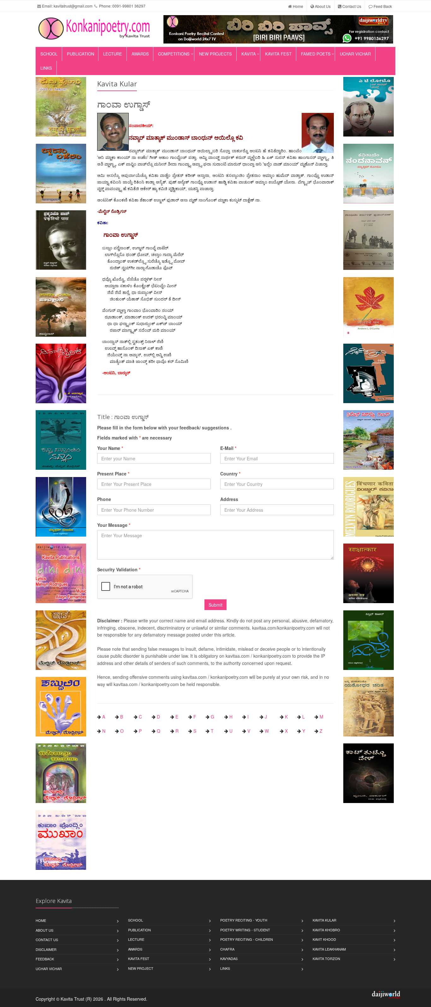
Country (230, 473)
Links (46, 68)
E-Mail (228, 448)
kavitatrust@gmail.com (73, 6)
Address (229, 499)
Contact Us (351, 6)
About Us (322, 6)
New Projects (215, 54)
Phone (104, 499)
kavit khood (324, 939)
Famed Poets (316, 54)
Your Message (113, 525)
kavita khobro (326, 929)
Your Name (110, 448)
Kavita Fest (278, 54)
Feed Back (382, 6)
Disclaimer (46, 949)
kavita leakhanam (329, 949)
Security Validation (118, 569)
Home (297, 6)
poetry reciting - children (246, 939)
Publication (80, 54)
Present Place (113, 473)
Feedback (45, 958)
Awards (140, 54)
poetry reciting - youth (243, 920)
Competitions (174, 54)
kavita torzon (326, 958)
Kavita (248, 54)
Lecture (112, 54)
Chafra (227, 949)
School (48, 54)
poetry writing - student (245, 929)
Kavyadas (229, 958)
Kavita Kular (324, 920)
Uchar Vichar (355, 54)
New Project (140, 968)
